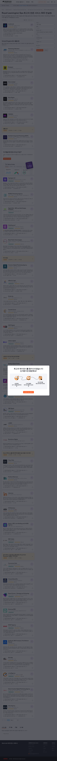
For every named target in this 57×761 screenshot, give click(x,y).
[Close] (48, 367)
